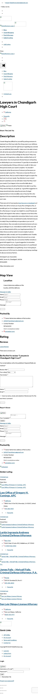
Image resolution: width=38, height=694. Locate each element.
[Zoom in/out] (5, 685)
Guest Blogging (9, 32)
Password (3, 671)
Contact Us (7, 643)
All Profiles (7, 635)
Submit (2, 309)
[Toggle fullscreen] (4, 685)
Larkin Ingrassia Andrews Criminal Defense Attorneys (15, 534)
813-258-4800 (9, 583)
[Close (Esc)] (0, 685)
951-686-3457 (9, 509)
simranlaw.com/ (10, 331)
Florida (7, 578)
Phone (2, 300)
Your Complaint (5, 418)
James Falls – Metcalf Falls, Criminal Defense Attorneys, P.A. (18, 571)
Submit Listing (8, 38)
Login (2, 674)
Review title (4, 369)
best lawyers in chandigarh (27, 203)
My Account (7, 637)
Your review (4, 375)
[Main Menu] (3, 65)
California (8, 112)
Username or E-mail (6, 669)
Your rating (3, 372)
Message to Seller (5, 292)
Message (3, 305)
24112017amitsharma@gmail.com (14, 321)
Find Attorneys (8, 35)
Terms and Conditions (10, 640)
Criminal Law (7, 94)
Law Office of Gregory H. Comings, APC (14, 494)
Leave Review (4, 347)
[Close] (3, 126)
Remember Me (6, 677)
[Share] (2, 685)
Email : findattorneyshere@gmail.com (16, 3)
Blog (5, 30)
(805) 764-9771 (9, 614)
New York (8, 540)
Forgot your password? (7, 681)
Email (1, 297)
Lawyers (6, 651)
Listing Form (7, 653)
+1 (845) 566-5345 (10, 546)
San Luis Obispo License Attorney (18, 604)
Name (2, 294)
